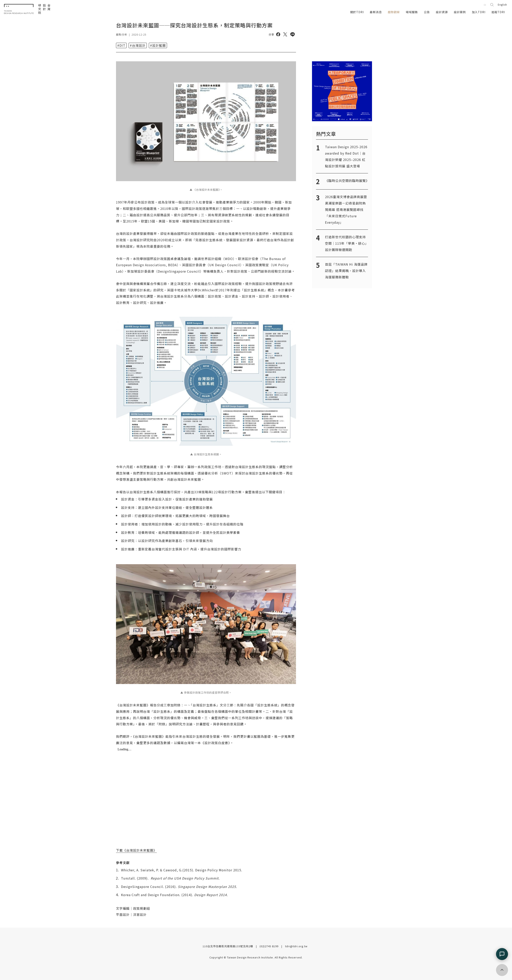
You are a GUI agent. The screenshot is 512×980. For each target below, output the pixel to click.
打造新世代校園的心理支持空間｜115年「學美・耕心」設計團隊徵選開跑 (346, 243)
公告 (427, 12)
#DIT (121, 45)
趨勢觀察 (394, 12)
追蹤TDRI (498, 12)
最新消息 (376, 12)
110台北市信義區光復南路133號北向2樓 (228, 946)
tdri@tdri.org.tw (296, 946)
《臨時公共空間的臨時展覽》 (347, 180)
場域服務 (412, 12)
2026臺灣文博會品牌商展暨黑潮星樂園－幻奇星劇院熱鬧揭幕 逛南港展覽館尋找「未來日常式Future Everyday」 (346, 209)
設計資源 (442, 12)
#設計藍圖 (158, 45)
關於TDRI (357, 12)
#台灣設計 (138, 45)
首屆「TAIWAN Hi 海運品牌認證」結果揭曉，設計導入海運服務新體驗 (346, 270)
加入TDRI (478, 12)
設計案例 (460, 12)
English (502, 4)
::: (485, 4)
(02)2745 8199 (269, 946)
